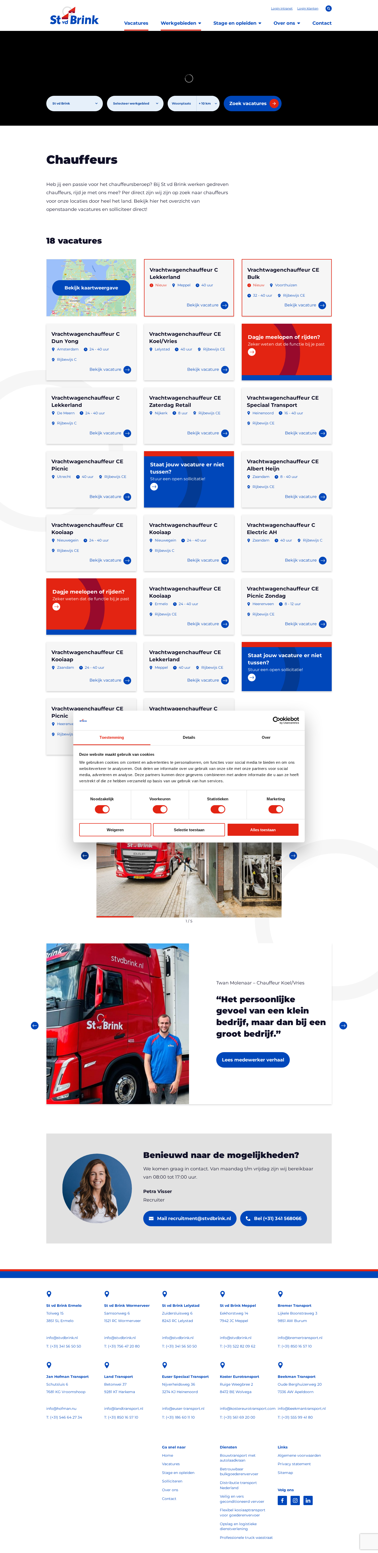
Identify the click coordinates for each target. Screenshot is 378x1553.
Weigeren (115, 830)
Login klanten (307, 8)
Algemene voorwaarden (299, 1455)
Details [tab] (189, 737)
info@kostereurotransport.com (247, 1408)
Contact (322, 23)
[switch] (160, 809)
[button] (287, 352)
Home (167, 1455)
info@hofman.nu (61, 1408)
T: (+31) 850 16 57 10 (295, 1346)
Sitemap (285, 1472)
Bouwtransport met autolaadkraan (238, 1458)
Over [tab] (266, 737)
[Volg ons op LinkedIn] (308, 1500)
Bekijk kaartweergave (91, 288)
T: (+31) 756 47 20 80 (122, 1346)
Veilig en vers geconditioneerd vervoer (242, 1499)
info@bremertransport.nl (300, 1337)
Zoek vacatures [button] (248, 103)
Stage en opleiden (234, 23)
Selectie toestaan (189, 830)
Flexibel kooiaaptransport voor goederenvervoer (242, 1512)
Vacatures (136, 23)
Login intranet (282, 8)
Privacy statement (294, 1464)
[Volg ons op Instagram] (295, 1500)
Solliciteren (172, 1481)
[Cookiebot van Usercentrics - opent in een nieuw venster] (276, 720)
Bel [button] (277, 1218)
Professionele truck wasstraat (246, 1537)
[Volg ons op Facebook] (282, 1500)
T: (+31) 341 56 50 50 (63, 1346)
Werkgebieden (178, 23)
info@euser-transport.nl (183, 1408)
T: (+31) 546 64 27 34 (64, 1417)
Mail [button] (194, 1218)
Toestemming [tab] (112, 737)
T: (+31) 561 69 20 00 (237, 1417)
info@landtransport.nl (123, 1408)
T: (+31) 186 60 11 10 (178, 1417)
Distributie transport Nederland (238, 1485)
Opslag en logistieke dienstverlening (238, 1526)
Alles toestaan (263, 830)
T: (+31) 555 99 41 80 (295, 1417)
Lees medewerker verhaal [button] (253, 1060)
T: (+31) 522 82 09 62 (237, 1346)
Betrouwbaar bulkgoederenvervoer (239, 1472)
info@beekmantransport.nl (302, 1408)
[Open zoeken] (329, 8)
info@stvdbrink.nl (62, 1337)
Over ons (284, 23)
